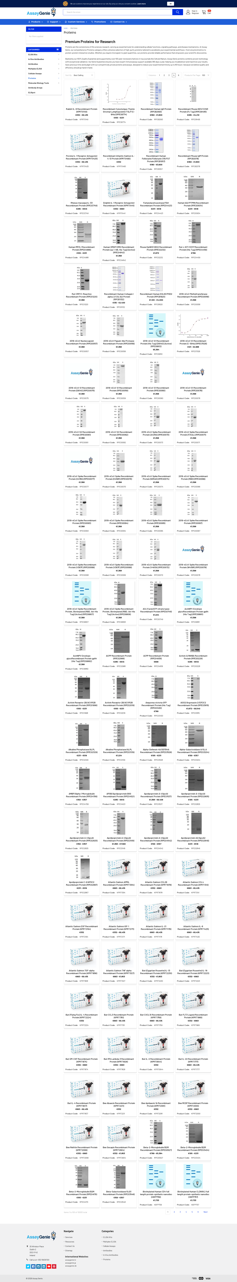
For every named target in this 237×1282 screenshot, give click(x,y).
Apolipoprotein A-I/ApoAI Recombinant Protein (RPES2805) (193, 795)
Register (195, 13)
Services (68, 1237)
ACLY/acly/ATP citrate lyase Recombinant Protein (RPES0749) (156, 610)
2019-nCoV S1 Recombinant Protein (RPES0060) (156, 389)
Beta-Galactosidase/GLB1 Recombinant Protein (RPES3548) (119, 1193)
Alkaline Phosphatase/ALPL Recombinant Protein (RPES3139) (118, 750)
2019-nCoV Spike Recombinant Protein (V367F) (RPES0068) (81, 566)
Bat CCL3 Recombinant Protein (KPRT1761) (119, 1016)
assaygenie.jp (70, 1263)
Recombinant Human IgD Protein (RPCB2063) (156, 110)
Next (206, 1212)
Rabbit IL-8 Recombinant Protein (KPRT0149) (81, 110)
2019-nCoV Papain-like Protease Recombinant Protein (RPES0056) (119, 342)
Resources (69, 1241)
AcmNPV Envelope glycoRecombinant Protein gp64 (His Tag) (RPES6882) (82, 658)
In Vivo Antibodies (36, 59)
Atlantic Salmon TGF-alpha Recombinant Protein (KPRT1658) (81, 972)
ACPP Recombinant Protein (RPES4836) (156, 657)
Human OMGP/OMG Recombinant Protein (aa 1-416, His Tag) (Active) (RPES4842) (119, 250)
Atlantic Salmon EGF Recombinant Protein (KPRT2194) (81, 927)
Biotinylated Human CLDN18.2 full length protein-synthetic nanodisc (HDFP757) (193, 1194)
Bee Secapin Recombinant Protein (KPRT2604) (119, 1148)
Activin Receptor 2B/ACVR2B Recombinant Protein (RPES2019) (118, 704)
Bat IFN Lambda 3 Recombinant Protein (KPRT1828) (119, 1060)
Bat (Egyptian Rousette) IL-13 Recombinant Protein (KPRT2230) (156, 972)
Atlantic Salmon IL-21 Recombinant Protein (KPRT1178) (156, 927)
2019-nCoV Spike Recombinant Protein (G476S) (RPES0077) (81, 477)
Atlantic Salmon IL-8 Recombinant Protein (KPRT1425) (193, 927)
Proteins (32, 78)
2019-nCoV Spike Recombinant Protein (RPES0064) (118, 521)
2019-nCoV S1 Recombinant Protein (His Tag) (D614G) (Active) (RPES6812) (156, 343)
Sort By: (68, 75)
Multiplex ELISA (35, 69)
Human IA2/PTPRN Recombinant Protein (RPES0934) (193, 204)
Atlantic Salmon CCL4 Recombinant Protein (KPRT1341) (193, 883)
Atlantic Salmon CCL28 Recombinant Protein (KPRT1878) (156, 883)
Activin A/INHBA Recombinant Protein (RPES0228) (193, 657)
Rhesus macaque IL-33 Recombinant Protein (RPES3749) (81, 204)
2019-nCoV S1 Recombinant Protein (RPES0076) (193, 389)
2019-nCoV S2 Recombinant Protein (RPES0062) (119, 433)
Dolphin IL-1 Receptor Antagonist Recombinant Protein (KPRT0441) (119, 204)
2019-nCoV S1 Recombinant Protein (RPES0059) (119, 389)
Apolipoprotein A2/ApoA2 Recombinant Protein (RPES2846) (193, 839)
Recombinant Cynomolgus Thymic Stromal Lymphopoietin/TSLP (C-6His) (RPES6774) (119, 112)
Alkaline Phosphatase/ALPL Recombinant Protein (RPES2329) (82, 750)
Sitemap (68, 1250)
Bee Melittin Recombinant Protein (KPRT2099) (81, 1148)
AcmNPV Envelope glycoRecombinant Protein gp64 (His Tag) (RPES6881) (193, 611)
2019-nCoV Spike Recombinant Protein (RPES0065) (156, 521)
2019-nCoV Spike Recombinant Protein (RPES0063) (81, 521)
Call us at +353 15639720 (39, 1260)
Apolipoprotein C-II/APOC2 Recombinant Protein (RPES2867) (81, 883)
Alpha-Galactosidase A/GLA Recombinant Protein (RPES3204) (193, 750)
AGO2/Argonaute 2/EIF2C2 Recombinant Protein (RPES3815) (193, 704)
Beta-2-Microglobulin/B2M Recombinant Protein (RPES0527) (156, 1148)
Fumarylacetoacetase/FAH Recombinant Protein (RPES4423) (156, 204)
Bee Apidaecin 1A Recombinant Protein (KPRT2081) (156, 1104)
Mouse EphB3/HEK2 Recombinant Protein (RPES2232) (156, 248)
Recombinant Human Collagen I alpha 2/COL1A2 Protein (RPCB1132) (119, 297)
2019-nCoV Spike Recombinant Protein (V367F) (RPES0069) (118, 566)
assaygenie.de (71, 1266)
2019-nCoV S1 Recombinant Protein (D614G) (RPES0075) (82, 389)
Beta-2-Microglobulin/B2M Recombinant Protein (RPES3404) (193, 1148)
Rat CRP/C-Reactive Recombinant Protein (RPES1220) (81, 295)
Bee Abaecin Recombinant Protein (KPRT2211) (119, 1104)
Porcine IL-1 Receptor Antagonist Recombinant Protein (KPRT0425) (82, 157)
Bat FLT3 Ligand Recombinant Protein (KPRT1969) (193, 1016)
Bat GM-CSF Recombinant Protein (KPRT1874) (82, 1060)
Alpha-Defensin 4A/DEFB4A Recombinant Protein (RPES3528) (156, 750)
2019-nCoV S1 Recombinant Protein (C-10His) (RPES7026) (193, 342)
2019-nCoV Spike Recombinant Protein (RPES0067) (193, 521)
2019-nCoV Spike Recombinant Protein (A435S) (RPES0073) (156, 433)
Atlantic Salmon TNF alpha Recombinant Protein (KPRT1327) (118, 972)
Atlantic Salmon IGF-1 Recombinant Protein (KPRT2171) (119, 927)
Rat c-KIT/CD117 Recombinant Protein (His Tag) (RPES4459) (193, 248)
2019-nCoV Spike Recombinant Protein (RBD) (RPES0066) (193, 477)
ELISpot (31, 92)
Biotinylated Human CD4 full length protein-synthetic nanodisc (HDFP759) (156, 1194)
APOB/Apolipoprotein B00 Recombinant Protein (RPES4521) (118, 795)
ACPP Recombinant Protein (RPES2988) (119, 657)
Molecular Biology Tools (38, 83)
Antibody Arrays (35, 88)
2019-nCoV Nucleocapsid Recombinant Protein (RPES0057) (81, 342)
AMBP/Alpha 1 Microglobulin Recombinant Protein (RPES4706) (81, 795)
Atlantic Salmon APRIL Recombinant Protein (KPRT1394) (118, 883)
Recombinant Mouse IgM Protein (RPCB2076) (193, 157)
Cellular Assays (35, 73)
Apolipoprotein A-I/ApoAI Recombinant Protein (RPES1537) (156, 795)
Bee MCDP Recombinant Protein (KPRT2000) (193, 1104)
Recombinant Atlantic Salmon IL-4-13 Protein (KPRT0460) (119, 157)
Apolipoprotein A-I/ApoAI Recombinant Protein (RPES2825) (82, 839)
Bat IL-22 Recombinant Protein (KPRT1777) (193, 1060)
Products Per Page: (193, 75)
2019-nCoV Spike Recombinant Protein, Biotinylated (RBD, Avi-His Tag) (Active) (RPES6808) (119, 611)
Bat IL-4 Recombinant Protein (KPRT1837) (82, 1104)
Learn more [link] (141, 4)
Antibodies (33, 64)
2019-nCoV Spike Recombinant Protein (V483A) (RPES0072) (156, 566)
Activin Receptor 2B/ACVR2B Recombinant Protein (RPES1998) (81, 704)
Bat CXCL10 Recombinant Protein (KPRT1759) (156, 1016)
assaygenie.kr (70, 1260)
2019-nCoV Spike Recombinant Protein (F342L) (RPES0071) (193, 433)
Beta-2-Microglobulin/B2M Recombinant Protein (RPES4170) (81, 1193)
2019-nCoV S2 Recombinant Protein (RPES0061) (81, 433)
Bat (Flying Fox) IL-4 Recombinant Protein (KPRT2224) (82, 1016)
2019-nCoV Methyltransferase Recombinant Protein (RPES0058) (193, 295)
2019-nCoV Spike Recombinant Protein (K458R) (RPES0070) (118, 477)
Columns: (153, 75)
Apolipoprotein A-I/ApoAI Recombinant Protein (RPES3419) (118, 839)
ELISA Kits (32, 54)
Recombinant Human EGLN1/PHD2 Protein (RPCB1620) (156, 295)
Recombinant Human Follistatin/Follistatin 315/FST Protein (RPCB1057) (156, 158)
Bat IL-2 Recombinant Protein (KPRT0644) (156, 1060)
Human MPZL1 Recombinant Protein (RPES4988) (82, 248)
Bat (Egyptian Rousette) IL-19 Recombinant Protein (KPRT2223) (193, 972)
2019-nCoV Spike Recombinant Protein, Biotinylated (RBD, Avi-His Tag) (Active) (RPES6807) (81, 611)
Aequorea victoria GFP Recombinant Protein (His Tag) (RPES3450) (156, 705)
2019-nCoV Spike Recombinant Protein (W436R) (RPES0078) (193, 566)
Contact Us (70, 1246)
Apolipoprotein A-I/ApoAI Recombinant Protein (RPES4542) (156, 839)
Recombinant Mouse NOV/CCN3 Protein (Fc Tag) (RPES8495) (193, 110)
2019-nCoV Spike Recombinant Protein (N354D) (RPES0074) (156, 477)
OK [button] (171, 4)
